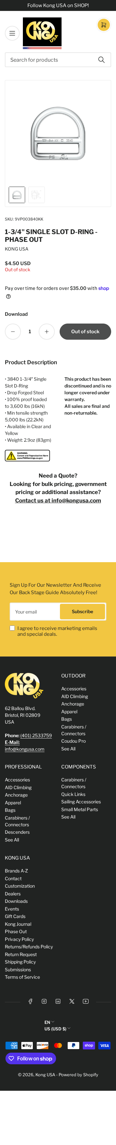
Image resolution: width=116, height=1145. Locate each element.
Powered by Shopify (78, 1074)
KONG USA (16, 249)
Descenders (17, 832)
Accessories (73, 688)
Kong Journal (18, 924)
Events (12, 909)
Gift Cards (15, 916)
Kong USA (45, 1074)
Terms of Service (22, 977)
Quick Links (73, 794)
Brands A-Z (16, 870)
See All (68, 748)
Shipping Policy (20, 961)
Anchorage (72, 704)
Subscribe (82, 611)
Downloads (16, 901)
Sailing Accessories (81, 801)
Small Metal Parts (79, 809)
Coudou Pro (73, 741)
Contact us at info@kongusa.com (58, 500)
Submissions (18, 969)
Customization (20, 886)
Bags (66, 719)
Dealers (13, 893)
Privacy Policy (19, 939)
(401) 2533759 (36, 735)
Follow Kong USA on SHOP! (58, 5)
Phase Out (16, 931)
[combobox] (58, 59)
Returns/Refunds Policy (29, 946)
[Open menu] (12, 33)
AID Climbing (74, 696)
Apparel (69, 711)
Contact (13, 878)
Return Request (21, 954)
